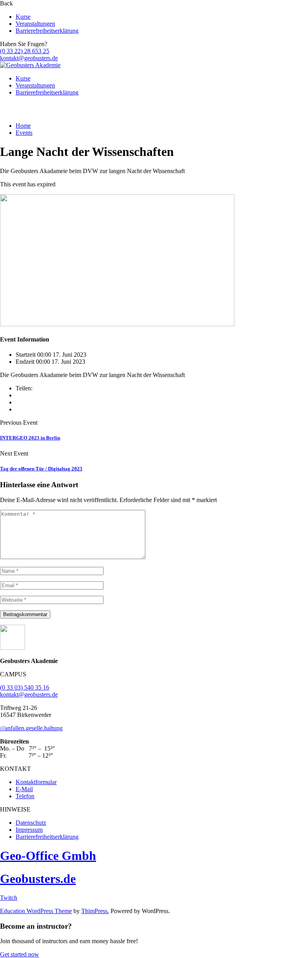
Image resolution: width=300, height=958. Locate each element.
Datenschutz (31, 822)
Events (24, 132)
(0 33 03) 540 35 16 (24, 687)
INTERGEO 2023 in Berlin (30, 438)
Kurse (23, 16)
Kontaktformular (36, 782)
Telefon (25, 796)
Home (23, 125)
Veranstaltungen (35, 23)
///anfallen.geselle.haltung (31, 728)
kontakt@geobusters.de (29, 58)
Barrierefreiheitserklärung (47, 30)
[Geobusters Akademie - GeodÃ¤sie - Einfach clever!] (30, 65)
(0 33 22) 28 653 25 (24, 51)
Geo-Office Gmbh (48, 856)
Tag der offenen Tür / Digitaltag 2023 (41, 469)
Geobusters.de (38, 879)
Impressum (29, 829)
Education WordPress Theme (36, 911)
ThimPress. (95, 911)
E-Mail (24, 789)
